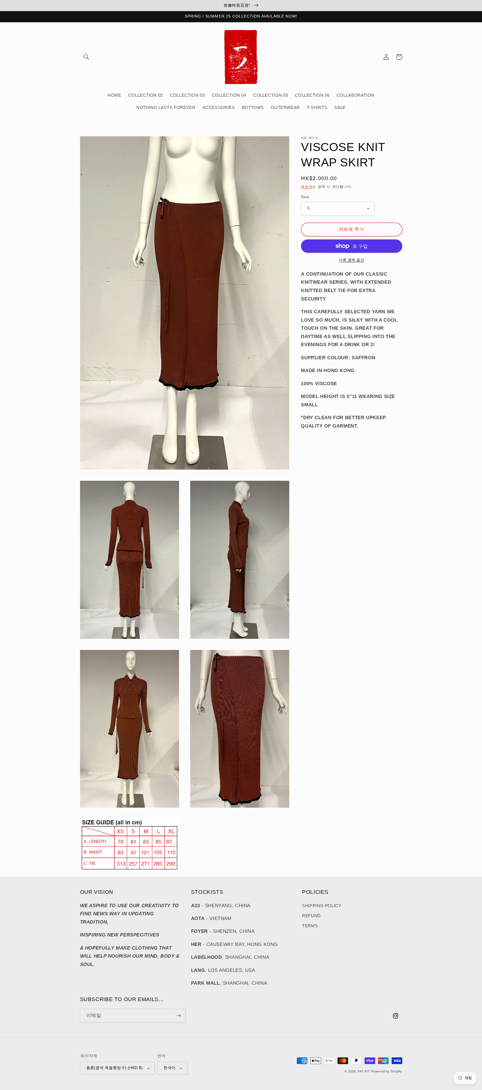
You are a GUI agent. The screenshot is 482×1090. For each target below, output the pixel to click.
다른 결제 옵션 (351, 260)
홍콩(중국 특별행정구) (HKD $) (114, 1068)
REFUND (311, 916)
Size (305, 197)
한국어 (169, 1068)
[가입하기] (178, 1016)
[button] (86, 56)
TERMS (310, 926)
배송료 (306, 187)
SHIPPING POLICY (321, 906)
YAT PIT (364, 1071)
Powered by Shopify (386, 1071)
